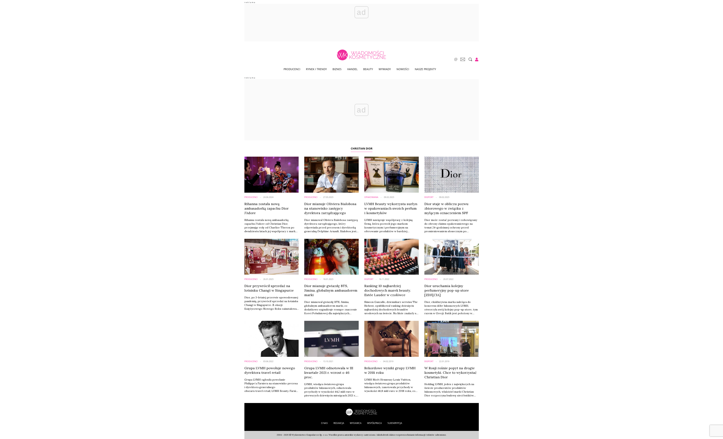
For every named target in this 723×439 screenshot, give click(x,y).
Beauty (368, 69)
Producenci (292, 69)
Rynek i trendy (316, 69)
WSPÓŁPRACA (374, 423)
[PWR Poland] (361, 412)
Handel (352, 69)
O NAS (324, 423)
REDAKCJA (338, 423)
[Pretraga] (470, 59)
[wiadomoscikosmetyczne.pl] (361, 55)
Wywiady (385, 69)
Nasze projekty (425, 69)
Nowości (403, 69)
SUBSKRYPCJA (394, 423)
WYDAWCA (356, 423)
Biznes (337, 69)
